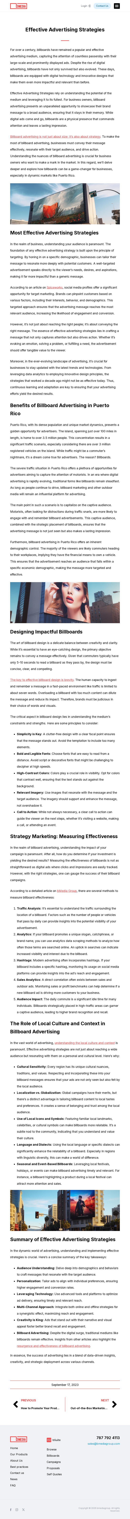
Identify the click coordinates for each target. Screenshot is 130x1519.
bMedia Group (67, 891)
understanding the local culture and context (85, 1043)
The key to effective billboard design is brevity (42, 680)
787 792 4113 (108, 1438)
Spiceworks (55, 287)
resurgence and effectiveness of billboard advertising (53, 1346)
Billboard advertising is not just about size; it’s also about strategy (55, 136)
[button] (117, 6)
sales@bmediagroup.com (104, 1443)
